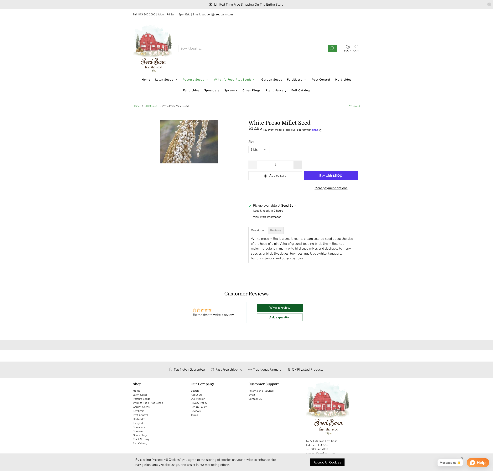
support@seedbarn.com (320, 453)
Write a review (279, 308)
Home (146, 80)
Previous (354, 106)
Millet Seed (151, 106)
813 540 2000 (319, 449)
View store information (267, 217)
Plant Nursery (276, 90)
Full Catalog (300, 90)
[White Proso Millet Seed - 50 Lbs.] (189, 141)
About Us (196, 395)
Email (251, 395)
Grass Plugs (251, 90)
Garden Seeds (271, 80)
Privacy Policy (199, 403)
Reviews (196, 411)
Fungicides (191, 90)
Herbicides (343, 80)
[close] (489, 4)
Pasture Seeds (193, 80)
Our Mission (198, 399)
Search (195, 391)
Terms (194, 415)
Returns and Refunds (261, 391)
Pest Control (321, 80)
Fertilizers (294, 80)
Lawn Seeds (164, 80)
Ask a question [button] (279, 317)
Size (251, 142)
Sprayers (231, 90)
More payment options (330, 188)
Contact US (255, 399)
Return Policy (199, 407)
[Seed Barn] (152, 49)
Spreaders (211, 90)
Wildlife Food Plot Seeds (233, 80)
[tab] (258, 231)
